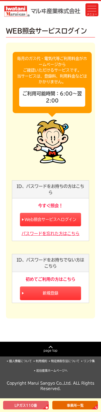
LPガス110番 (26, 405)
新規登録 (50, 293)
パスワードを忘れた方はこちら (50, 233)
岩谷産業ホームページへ (52, 370)
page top (50, 350)
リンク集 (89, 361)
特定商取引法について (65, 361)
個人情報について (20, 361)
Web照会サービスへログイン (50, 219)
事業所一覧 (75, 405)
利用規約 (41, 361)
